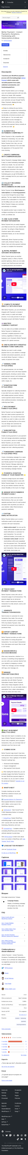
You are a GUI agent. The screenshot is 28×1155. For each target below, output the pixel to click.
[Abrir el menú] (25, 2)
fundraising (23, 1018)
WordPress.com (7, 1116)
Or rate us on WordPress (9, 853)
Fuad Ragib (8, 983)
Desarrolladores (6, 1108)
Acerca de (4, 1090)
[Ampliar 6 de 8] (24, 877)
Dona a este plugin (7, 1080)
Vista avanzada (6, 1029)
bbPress (5, 1122)
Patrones (17, 1098)
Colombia (8, 1131)
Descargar (5, 44)
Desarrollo (6, 62)
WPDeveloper (8, 40)
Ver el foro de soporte (8, 1066)
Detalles (5, 50)
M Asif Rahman (9, 978)
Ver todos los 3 (22, 1014)
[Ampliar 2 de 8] (24, 862)
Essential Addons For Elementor (13, 799)
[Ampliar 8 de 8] (24, 885)
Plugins (17, 1095)
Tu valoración (5, 1055)
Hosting (4, 1095)
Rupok (6, 973)
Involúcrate (18, 1103)
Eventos (17, 1106)
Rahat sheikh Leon (10, 989)
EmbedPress (7, 818)
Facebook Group (11, 849)
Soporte (5, 66)
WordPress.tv (6, 1111)
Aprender (4, 1103)
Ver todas (23, 1055)
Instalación (6, 58)
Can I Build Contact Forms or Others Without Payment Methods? (9, 942)
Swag (17, 1111)
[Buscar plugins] (18, 17)
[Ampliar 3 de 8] (11, 870)
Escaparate (18, 1090)
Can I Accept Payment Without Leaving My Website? (10, 935)
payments (23, 1021)
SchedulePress (8, 828)
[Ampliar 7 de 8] (11, 885)
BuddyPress (6, 1124)
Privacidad (5, 1098)
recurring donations (21, 1024)
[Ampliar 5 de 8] (11, 877)
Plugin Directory (6, 7)
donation (17, 1018)
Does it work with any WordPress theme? (8, 917)
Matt (4, 1119)
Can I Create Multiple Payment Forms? (8, 923)
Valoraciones (6, 54)
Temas (17, 1093)
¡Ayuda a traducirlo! (17, 12)
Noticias (4, 1093)
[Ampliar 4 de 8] (24, 870)
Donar (17, 1108)
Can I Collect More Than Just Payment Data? (9, 929)
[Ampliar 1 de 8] (11, 862)
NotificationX (7, 810)
